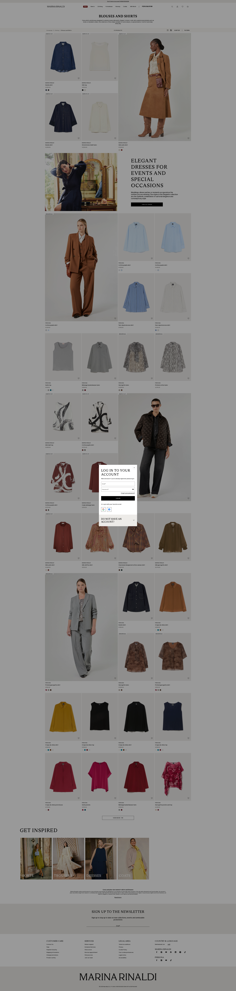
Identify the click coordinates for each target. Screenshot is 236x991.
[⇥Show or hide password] (133, 489)
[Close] (134, 468)
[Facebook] (109, 509)
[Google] (103, 509)
